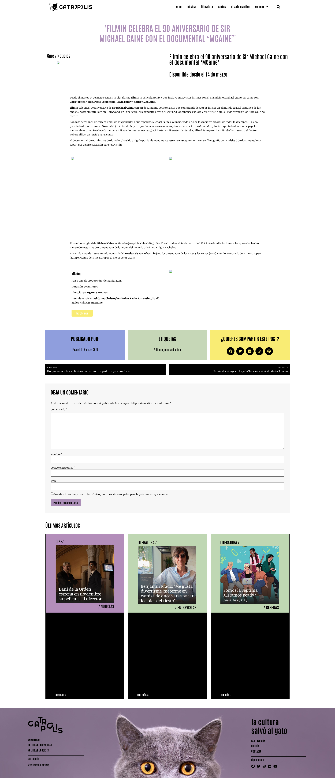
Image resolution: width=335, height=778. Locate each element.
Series (222, 6)
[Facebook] (253, 766)
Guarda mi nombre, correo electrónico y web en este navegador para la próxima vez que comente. (112, 494)
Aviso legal (34, 739)
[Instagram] (264, 766)
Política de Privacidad (40, 745)
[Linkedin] (269, 766)
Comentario (59, 409)
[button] (278, 7)
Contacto (256, 751)
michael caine (172, 349)
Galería (255, 746)
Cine (178, 6)
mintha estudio (41, 765)
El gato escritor (240, 6)
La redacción (258, 740)
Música (191, 6)
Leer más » (60, 694)
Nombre (56, 454)
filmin (159, 349)
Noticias (63, 55)
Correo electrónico (63, 467)
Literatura (207, 6)
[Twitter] (258, 766)
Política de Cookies (38, 750)
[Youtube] (275, 766)
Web (53, 480)
